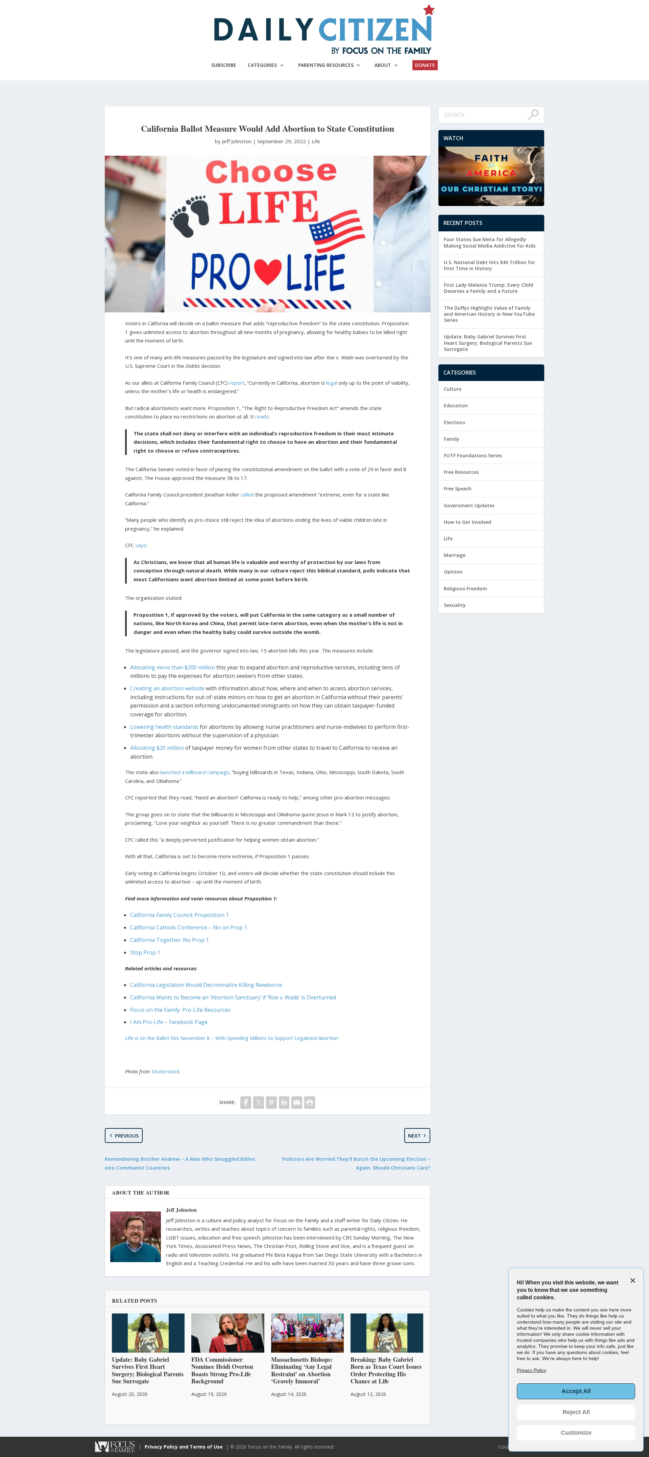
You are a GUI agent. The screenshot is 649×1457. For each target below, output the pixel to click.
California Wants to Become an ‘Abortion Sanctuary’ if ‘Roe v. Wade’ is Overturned (233, 997)
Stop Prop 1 (145, 952)
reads (262, 416)
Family (451, 439)
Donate (425, 65)
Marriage (454, 555)
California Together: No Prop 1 (169, 940)
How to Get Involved (467, 522)
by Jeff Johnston (234, 141)
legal (331, 382)
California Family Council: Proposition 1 (179, 915)
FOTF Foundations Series (473, 455)
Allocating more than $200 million (172, 667)
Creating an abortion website (167, 688)
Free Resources (461, 472)
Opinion (453, 571)
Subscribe (223, 65)
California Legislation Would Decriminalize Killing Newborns (206, 985)
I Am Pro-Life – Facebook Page (169, 1022)
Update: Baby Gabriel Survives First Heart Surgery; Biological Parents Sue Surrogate (488, 342)
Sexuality (455, 605)
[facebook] (245, 1102)
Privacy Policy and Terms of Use (184, 1446)
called (247, 494)
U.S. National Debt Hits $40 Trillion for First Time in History (489, 265)
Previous (127, 1135)
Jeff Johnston (181, 1209)
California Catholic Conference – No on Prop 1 (188, 927)
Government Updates (469, 505)
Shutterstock (165, 1071)
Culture (452, 389)
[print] (309, 1102)
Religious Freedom (465, 588)
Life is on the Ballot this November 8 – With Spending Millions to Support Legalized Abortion (231, 1037)
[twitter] (258, 1102)
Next (414, 1135)
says (140, 545)
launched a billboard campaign (194, 772)
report (236, 382)
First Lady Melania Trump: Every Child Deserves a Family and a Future (488, 288)
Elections (454, 422)
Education (456, 405)
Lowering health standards (164, 727)
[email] (296, 1102)
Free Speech (458, 488)
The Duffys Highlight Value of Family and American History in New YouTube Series (489, 314)
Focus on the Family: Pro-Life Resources (180, 1010)
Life (316, 141)
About (383, 65)
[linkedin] (284, 1102)
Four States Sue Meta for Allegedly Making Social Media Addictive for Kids (489, 242)
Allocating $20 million (157, 747)
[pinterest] (271, 1102)
